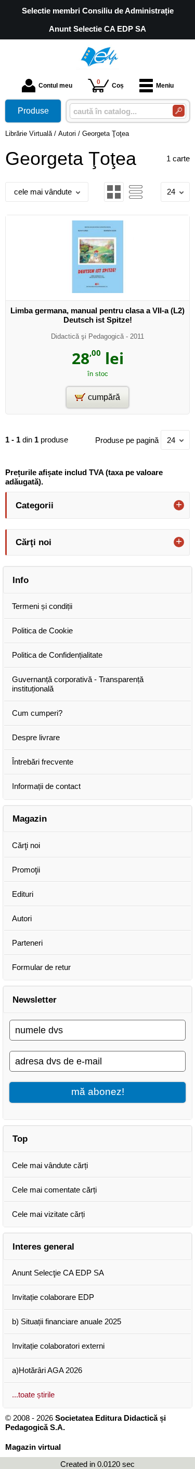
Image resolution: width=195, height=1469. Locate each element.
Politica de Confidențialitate (57, 654)
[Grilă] (114, 192)
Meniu (165, 85)
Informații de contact (46, 786)
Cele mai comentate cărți (54, 1189)
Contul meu (55, 85)
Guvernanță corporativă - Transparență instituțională (78, 684)
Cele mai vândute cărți (50, 1165)
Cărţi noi (26, 845)
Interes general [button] (43, 1246)
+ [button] (179, 505)
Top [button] (20, 1138)
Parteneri (27, 942)
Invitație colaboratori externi (58, 1345)
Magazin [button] (29, 818)
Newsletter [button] (34, 999)
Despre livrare (36, 737)
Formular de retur (41, 967)
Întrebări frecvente (42, 761)
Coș (110, 83)
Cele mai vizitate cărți (48, 1214)
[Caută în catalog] (179, 111)
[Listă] (135, 192)
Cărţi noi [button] (33, 542)
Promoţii (26, 869)
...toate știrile (33, 1394)
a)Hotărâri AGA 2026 (47, 1370)
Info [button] (20, 580)
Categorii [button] (35, 505)
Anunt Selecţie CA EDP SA (58, 1272)
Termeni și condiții (42, 606)
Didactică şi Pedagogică (87, 336)
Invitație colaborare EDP (53, 1297)
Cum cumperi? (37, 713)
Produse (33, 110)
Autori (22, 918)
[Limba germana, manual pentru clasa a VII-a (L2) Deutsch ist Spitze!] (97, 290)
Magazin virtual (33, 1447)
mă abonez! (97, 1091)
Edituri (22, 894)
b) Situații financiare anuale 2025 (66, 1321)
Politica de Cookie (42, 630)
